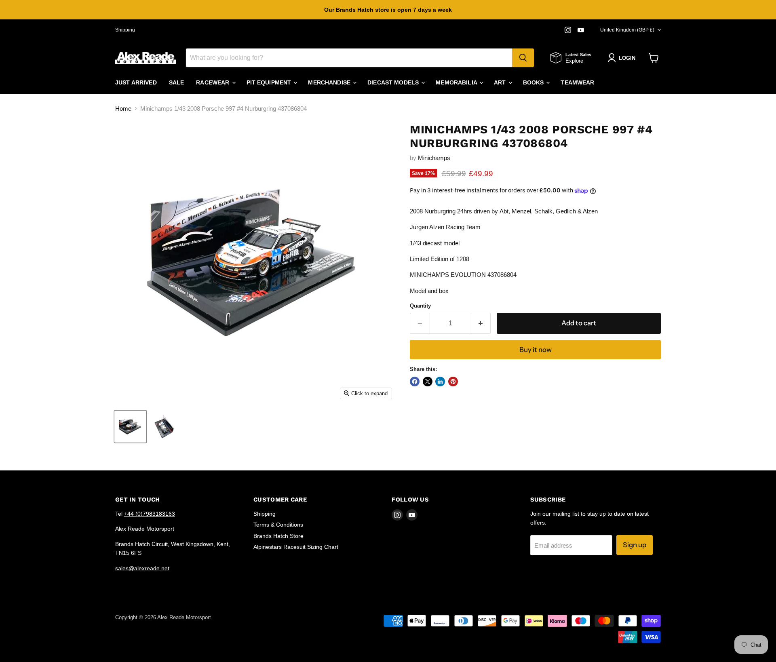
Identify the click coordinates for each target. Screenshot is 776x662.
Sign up (634, 545)
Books (534, 82)
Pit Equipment (270, 82)
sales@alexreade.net (142, 568)
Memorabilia (457, 82)
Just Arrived (136, 82)
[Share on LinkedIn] (440, 381)
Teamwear (577, 82)
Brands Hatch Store (278, 536)
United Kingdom (627, 30)
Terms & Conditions (278, 524)
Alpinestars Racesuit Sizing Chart (295, 547)
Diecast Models (393, 82)
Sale (176, 82)
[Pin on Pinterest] (453, 381)
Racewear (213, 82)
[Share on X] (427, 381)
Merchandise (330, 82)
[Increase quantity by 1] (481, 323)
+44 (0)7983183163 (149, 513)
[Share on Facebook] (415, 381)
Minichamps (434, 157)
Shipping (125, 30)
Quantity (420, 306)
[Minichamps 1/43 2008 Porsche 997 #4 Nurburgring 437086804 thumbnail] (130, 427)
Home (123, 108)
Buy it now (535, 350)
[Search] (523, 57)
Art (501, 82)
